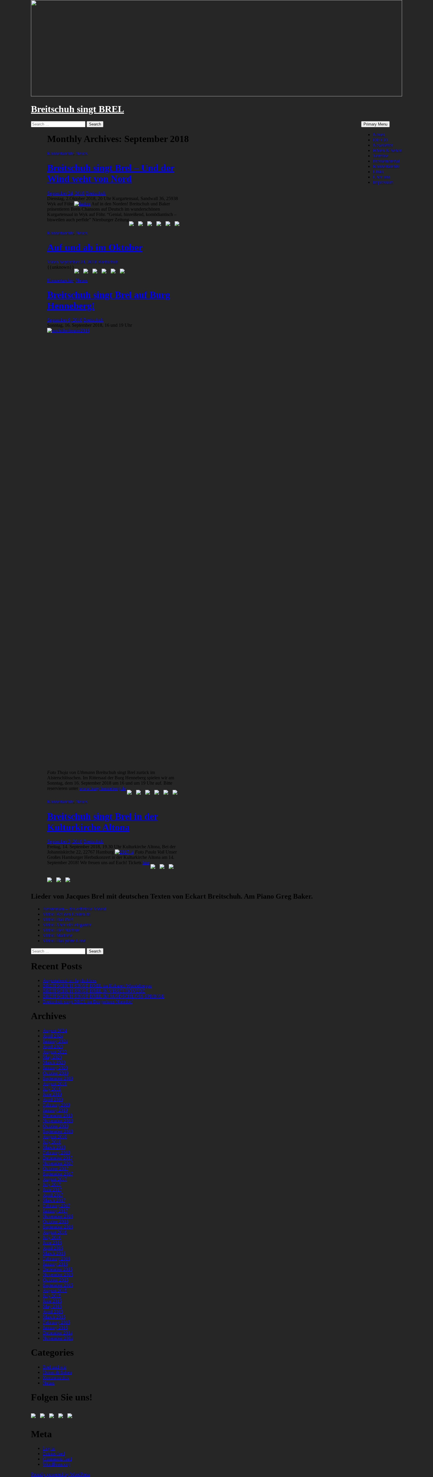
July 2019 (52, 1088)
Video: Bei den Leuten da (66, 914)
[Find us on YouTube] (61, 1416)
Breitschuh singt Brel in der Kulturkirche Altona (102, 821)
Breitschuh (96, 193)
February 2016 (56, 1258)
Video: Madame (57, 935)
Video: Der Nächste (61, 930)
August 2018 (55, 1136)
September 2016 (58, 1226)
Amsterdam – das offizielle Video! (74, 908)
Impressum (383, 182)
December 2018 (57, 1115)
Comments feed (57, 1458)
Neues (379, 134)
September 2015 (58, 1285)
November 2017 (58, 1163)
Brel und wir (54, 1366)
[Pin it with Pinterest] (159, 224)
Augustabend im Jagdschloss (69, 980)
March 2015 (54, 1316)
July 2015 (52, 1295)
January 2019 (55, 1110)
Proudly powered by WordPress (60, 1474)
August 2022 (55, 1051)
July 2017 (52, 1184)
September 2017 (58, 1173)
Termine (380, 155)
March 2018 (54, 1147)
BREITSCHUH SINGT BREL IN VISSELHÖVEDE (94, 991)
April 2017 (53, 1194)
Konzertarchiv (386, 166)
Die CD (380, 139)
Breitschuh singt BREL (77, 109)
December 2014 (57, 1332)
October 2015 (55, 1279)
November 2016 (58, 1216)
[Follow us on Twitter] (43, 1416)
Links (378, 171)
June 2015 (52, 1300)
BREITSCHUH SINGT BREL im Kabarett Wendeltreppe (97, 985)
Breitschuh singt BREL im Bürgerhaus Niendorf (88, 1001)
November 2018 (58, 1120)
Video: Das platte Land (64, 940)
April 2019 (53, 1099)
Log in (49, 1448)
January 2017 (55, 1210)
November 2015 (58, 1274)
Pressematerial (386, 161)
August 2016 (55, 1232)
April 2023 (53, 1046)
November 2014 (58, 1338)
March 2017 (54, 1200)
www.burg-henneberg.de (102, 788)
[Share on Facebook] (132, 224)
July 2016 (52, 1237)
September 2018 (58, 1131)
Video (52, 261)
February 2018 (56, 1152)
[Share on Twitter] (141, 224)
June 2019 (52, 1094)
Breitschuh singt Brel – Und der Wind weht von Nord (110, 173)
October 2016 (55, 1221)
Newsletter (383, 145)
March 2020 (54, 1062)
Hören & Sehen (387, 150)
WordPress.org (56, 1464)
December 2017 (57, 1157)
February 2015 (56, 1322)
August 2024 (55, 1030)
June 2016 (52, 1242)
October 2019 (55, 1072)
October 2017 (55, 1168)
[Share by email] (178, 224)
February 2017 (56, 1205)
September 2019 (58, 1078)
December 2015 (57, 1269)
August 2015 (55, 1290)
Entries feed (54, 1453)
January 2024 (55, 1041)
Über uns (381, 176)
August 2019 (55, 1083)
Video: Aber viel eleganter (67, 924)
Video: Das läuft (58, 919)
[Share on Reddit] (150, 224)
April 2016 (53, 1247)
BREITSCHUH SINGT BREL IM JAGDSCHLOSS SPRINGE (103, 996)
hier (146, 862)
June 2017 (52, 1189)
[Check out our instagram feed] (71, 1416)
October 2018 (55, 1125)
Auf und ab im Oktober (95, 247)
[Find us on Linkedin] (52, 1416)
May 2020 (52, 1057)
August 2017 (55, 1178)
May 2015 (52, 1306)
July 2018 (52, 1141)
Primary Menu (375, 124)
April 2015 (53, 1311)
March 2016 (54, 1253)
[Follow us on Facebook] (34, 1416)
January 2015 (55, 1327)
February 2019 (56, 1104)
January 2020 (55, 1067)
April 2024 (53, 1035)
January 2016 (55, 1263)
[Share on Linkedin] (169, 224)
